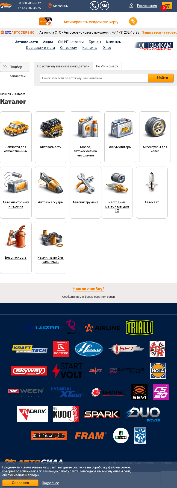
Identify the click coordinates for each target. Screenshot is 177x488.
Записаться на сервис (159, 32)
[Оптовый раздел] (155, 46)
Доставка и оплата (40, 47)
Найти (162, 78)
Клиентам (113, 42)
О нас (107, 47)
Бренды (95, 42)
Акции (48, 42)
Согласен (20, 483)
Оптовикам (68, 47)
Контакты (90, 47)
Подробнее (50, 483)
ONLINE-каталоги (71, 42)
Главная (5, 94)
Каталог (20, 94)
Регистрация (147, 6)
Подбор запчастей (17, 68)
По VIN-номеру (107, 66)
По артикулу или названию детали (63, 66)
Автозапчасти (26, 42)
